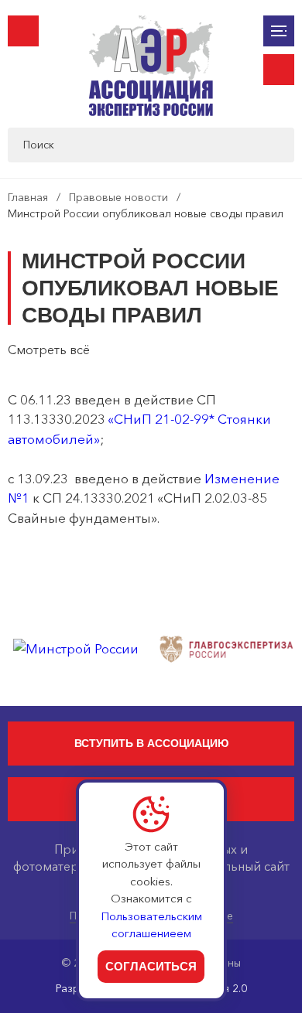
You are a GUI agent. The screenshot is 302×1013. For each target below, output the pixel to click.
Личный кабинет (278, 69)
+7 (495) (23, 30)
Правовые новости (118, 197)
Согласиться (151, 966)
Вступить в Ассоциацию (151, 743)
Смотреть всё (49, 349)
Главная (28, 197)
